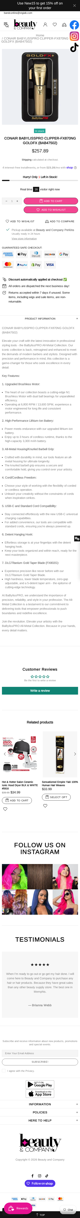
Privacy (29, 1070)
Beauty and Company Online (25, 25)
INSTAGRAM (40, 852)
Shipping (26, 159)
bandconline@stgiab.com (18, 12)
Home (40, 35)
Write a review (40, 690)
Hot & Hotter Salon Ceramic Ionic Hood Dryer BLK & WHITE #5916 (20, 785)
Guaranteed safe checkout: (22, 247)
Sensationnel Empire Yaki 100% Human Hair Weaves (60, 783)
